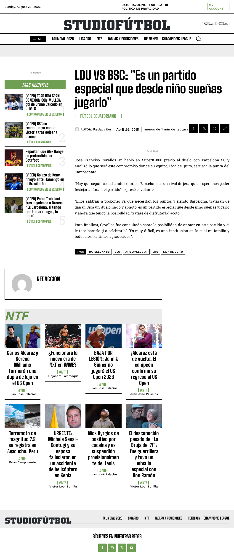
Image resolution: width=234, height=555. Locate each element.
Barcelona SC (99, 251)
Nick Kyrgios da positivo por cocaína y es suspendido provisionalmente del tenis (103, 448)
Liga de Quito (173, 251)
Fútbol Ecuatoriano (39, 142)
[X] (203, 128)
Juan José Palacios (23, 394)
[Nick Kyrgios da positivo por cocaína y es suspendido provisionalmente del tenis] (103, 418)
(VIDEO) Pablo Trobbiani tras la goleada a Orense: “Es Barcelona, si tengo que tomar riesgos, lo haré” (45, 207)
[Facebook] (193, 128)
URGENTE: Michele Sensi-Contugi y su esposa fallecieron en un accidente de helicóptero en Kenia (63, 454)
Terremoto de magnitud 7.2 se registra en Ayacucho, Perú (22, 442)
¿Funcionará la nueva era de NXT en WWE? (62, 359)
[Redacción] (78, 129)
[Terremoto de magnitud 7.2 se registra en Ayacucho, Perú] (22, 418)
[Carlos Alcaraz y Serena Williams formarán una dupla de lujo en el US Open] (22, 338)
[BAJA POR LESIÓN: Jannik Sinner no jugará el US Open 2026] (103, 338)
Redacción (102, 129)
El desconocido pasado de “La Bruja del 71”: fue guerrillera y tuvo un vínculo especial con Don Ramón (144, 454)
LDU (155, 251)
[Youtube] (131, 548)
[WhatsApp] (214, 128)
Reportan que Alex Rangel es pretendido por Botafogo (45, 155)
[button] (198, 38)
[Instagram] (112, 548)
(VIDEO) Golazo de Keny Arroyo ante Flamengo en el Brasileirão (45, 179)
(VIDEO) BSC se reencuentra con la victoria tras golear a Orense (41, 130)
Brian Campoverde (22, 462)
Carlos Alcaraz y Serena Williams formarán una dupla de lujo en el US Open (22, 368)
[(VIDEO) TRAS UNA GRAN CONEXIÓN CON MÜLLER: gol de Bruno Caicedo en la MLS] (14, 102)
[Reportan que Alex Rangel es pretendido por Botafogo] (14, 157)
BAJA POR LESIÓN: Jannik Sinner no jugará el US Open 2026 (103, 365)
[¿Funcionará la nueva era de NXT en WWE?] (63, 338)
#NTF (22, 390)
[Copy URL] (224, 128)
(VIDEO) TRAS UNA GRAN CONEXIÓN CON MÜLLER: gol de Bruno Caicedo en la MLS (44, 102)
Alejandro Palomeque (63, 376)
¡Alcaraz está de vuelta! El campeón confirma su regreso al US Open (144, 368)
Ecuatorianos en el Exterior (44, 114)
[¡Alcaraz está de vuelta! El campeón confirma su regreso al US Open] (144, 338)
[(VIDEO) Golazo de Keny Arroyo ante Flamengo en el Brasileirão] (14, 181)
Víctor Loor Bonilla (63, 486)
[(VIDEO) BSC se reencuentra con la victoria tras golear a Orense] (14, 130)
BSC (117, 251)
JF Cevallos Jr (136, 251)
